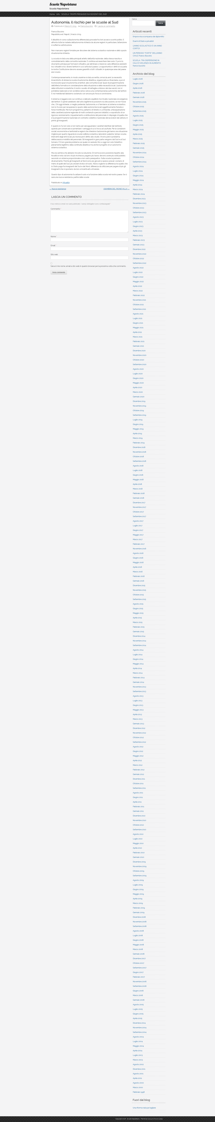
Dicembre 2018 (139, 447)
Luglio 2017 (137, 526)
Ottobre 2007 (138, 963)
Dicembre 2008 (139, 917)
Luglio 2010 (137, 839)
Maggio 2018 (138, 479)
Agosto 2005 (138, 1004)
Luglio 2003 (138, 1055)
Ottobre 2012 (138, 737)
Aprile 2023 (137, 231)
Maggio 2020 (138, 383)
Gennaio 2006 (138, 1000)
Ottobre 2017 (138, 512)
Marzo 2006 (138, 995)
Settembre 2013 (139, 691)
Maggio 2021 (138, 328)
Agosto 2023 (138, 217)
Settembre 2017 (139, 516)
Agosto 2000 (138, 1083)
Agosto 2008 (138, 931)
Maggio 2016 (138, 562)
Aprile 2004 (137, 1051)
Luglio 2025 (138, 120)
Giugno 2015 (138, 608)
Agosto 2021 (138, 314)
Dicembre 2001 (139, 1069)
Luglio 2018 (137, 470)
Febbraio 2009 (139, 908)
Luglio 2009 (138, 885)
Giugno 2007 (138, 972)
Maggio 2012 (138, 756)
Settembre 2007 (139, 968)
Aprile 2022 (137, 286)
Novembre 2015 (139, 590)
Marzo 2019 (138, 438)
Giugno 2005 (138, 1014)
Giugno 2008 (138, 940)
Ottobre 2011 (138, 783)
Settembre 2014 (139, 645)
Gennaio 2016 (138, 581)
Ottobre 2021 (138, 304)
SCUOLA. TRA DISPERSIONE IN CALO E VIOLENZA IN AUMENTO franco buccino (147, 63)
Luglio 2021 (137, 318)
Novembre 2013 (139, 687)
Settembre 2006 (139, 986)
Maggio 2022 (138, 281)
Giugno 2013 (138, 705)
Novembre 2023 (139, 203)
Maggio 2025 (138, 129)
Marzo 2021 (137, 337)
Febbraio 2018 (139, 493)
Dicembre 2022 (139, 249)
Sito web (54, 254)
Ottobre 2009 (138, 871)
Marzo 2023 (138, 235)
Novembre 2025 (139, 102)
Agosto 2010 (138, 834)
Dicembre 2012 (139, 728)
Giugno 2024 (138, 176)
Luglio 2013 (137, 701)
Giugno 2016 (138, 558)
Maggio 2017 (138, 535)
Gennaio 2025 (138, 148)
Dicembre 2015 (139, 585)
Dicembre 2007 (139, 958)
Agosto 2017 (138, 521)
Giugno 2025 (138, 125)
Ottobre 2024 (138, 157)
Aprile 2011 (137, 802)
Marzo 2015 (137, 622)
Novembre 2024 (139, 153)
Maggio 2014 (138, 664)
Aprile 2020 (137, 387)
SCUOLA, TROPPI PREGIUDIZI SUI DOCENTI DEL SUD (84, 14)
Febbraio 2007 (139, 977)
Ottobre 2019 (138, 410)
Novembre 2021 (139, 300)
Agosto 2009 (138, 880)
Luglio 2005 (138, 1009)
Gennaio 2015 (138, 631)
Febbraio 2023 (139, 240)
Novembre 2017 (139, 507)
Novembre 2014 (139, 641)
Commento (56, 209)
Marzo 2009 (138, 903)
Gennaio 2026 (138, 97)
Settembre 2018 (139, 461)
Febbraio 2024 (139, 194)
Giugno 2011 (138, 797)
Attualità (66, 183)
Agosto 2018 (138, 466)
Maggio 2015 (138, 613)
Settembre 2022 (139, 263)
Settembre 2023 (139, 212)
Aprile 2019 (137, 433)
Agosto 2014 (138, 650)
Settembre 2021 (139, 309)
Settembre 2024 (139, 162)
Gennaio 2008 (138, 954)
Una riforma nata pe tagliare (144, 1108)
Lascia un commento (106, 26)
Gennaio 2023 (138, 245)
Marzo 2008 (138, 949)
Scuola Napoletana (62, 4)
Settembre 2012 (139, 742)
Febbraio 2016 (139, 576)
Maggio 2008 (138, 945)
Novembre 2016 (139, 549)
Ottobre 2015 (138, 595)
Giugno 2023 (138, 226)
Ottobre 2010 (138, 825)
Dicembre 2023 (139, 199)
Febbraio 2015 (138, 627)
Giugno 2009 (138, 889)
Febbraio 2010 (139, 853)
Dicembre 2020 (139, 351)
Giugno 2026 (138, 83)
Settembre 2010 (139, 829)
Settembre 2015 (139, 599)
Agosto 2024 (138, 166)
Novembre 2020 (139, 355)
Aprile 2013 (137, 714)
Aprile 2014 (137, 668)
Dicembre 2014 (139, 636)
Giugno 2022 (138, 277)
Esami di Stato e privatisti (143, 41)
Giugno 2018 (138, 475)
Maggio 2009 (138, 894)
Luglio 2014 (137, 654)
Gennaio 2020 (138, 397)
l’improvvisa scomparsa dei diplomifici (148, 36)
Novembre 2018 (139, 452)
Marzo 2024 (138, 189)
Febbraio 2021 (138, 341)
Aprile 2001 (137, 1078)
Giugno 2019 (138, 424)
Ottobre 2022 (138, 258)
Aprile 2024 (137, 185)
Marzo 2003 (138, 1060)
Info (58, 14)
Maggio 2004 (138, 1046)
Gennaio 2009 (138, 912)
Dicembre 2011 (139, 779)
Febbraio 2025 (139, 143)
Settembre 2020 (139, 364)
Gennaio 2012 (138, 774)
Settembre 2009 (139, 876)
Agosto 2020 (138, 369)
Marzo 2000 (138, 1087)
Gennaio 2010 (138, 857)
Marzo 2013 (137, 719)
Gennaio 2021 (138, 346)
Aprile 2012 (137, 760)
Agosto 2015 (138, 604)
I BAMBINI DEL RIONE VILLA (116, 189)
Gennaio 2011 (138, 811)
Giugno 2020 (138, 378)
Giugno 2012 (138, 751)
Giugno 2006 (138, 991)
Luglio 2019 (137, 420)
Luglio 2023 (138, 222)
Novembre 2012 (139, 733)
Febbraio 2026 (139, 93)
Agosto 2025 (138, 116)
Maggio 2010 (138, 843)
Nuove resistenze (57, 189)
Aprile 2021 (137, 332)
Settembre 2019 (139, 415)
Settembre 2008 (139, 926)
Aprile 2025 (137, 134)
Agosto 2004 (138, 1037)
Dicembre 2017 (139, 503)
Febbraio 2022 (139, 295)
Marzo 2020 (138, 392)
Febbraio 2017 (138, 544)
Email (53, 245)
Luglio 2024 (138, 171)
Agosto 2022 (138, 268)
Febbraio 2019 (139, 443)
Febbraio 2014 (139, 678)
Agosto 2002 (138, 1064)
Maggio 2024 (138, 180)
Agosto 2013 (138, 696)
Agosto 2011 (138, 793)
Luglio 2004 (138, 1041)
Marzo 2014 (138, 673)
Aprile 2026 (137, 88)
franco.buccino (87, 26)
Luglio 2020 (138, 374)
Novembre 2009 (139, 866)
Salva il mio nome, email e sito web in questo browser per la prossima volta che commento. (88, 266)
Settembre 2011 (139, 788)
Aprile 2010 (137, 848)
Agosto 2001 (138, 1074)
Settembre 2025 (139, 111)
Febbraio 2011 (138, 806)
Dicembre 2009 (139, 862)
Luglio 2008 (138, 935)
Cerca (134, 19)
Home (52, 14)
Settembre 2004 (139, 1032)
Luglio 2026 (138, 79)
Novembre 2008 (139, 922)
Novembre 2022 (139, 254)
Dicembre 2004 (139, 1023)
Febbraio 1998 (139, 1092)
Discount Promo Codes (155, 1119)
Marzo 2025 (138, 139)
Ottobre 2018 (138, 456)
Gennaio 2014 (138, 682)
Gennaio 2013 (138, 724)
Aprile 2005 (137, 1018)
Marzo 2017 (137, 539)
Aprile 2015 (137, 618)
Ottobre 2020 (138, 360)
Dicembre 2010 (139, 816)
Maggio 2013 (138, 710)
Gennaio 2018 (138, 498)
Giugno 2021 (138, 323)
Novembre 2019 (139, 406)
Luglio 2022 (138, 272)
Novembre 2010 (139, 820)
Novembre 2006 (139, 981)
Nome (54, 236)
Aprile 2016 (137, 567)
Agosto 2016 (138, 553)
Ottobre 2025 (138, 106)
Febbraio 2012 (138, 770)
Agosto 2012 (138, 747)
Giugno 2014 (138, 659)
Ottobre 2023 (138, 208)
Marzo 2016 (138, 572)
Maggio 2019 (138, 429)
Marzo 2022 (138, 291)
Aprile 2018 (137, 484)
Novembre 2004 (139, 1028)
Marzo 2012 (137, 765)
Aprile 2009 (137, 899)
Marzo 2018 (138, 489)
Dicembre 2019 (139, 401)
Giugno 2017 (138, 530)
